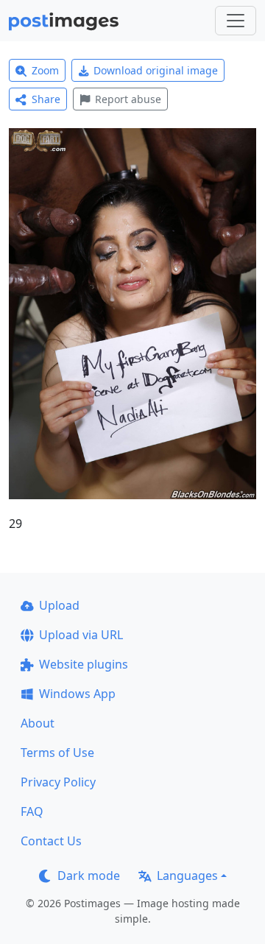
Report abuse (128, 99)
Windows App (77, 694)
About (37, 723)
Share (46, 99)
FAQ (32, 811)
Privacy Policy (58, 782)
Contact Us (51, 841)
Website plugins (83, 664)
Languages (187, 875)
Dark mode (88, 875)
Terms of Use (57, 752)
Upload (59, 605)
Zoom (45, 70)
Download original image (155, 70)
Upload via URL (81, 635)
